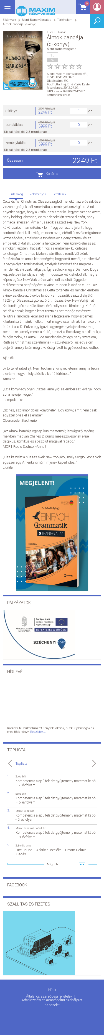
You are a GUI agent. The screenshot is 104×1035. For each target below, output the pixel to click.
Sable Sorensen (24, 845)
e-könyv (11, 111)
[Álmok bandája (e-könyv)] (22, 60)
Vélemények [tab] (38, 194)
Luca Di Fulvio (56, 32)
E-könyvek (9, 20)
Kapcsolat (52, 1005)
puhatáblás (14, 125)
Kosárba (52, 174)
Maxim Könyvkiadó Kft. (71, 74)
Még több (53, 864)
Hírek (52, 990)
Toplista (21, 763)
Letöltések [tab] (59, 194)
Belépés (97, 8)
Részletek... (38, 732)
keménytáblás (16, 143)
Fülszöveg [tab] (16, 194)
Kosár (82, 9)
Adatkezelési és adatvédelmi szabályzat (52, 1000)
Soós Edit (21, 776)
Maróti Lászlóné (25, 810)
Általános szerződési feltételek (49, 996)
